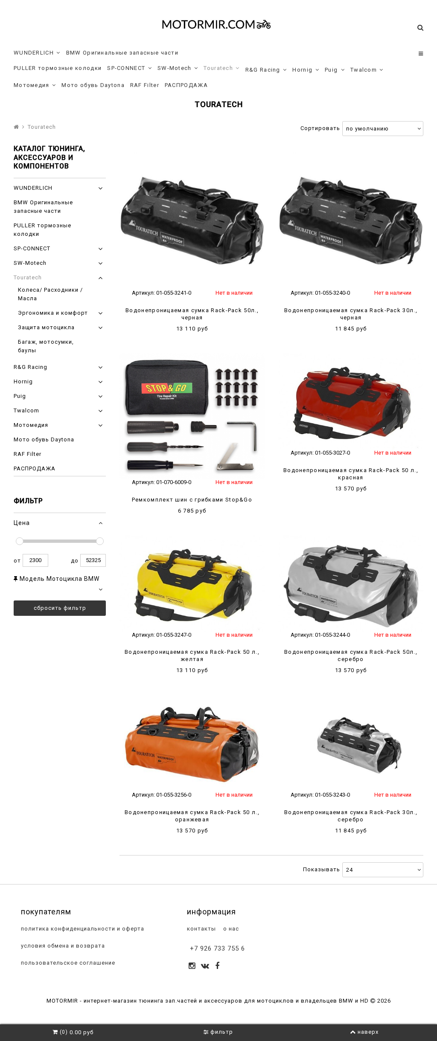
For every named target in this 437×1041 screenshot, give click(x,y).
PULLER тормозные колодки (58, 68)
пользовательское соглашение (67, 963)
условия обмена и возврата (62, 945)
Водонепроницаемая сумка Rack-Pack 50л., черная (192, 314)
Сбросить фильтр (60, 608)
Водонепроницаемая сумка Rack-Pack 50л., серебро (350, 655)
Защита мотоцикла (46, 327)
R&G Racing (262, 70)
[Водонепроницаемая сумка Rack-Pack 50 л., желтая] (192, 583)
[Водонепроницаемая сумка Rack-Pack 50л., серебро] (350, 583)
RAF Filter (144, 85)
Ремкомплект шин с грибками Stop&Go (192, 499)
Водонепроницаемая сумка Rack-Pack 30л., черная (350, 314)
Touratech (218, 68)
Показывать (321, 869)
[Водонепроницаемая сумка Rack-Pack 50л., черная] (192, 217)
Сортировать (320, 128)
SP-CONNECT (126, 68)
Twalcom (363, 70)
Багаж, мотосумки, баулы (46, 346)
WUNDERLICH (34, 52)
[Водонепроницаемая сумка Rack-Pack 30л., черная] (350, 217)
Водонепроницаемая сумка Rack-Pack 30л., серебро (350, 816)
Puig (331, 70)
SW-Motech (174, 68)
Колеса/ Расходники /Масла (50, 294)
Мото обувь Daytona (92, 85)
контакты (200, 928)
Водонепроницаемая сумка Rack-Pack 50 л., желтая (192, 655)
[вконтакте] (205, 966)
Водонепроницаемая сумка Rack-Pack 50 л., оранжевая (192, 816)
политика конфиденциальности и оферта (81, 928)
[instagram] (192, 966)
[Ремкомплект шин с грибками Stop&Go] (192, 416)
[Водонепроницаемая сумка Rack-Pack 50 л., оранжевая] (192, 743)
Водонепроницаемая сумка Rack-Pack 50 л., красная (350, 474)
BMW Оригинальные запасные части (122, 52)
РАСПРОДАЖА (186, 85)
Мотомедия (32, 85)
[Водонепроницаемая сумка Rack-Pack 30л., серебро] (350, 743)
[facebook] (217, 966)
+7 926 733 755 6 (217, 948)
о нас (230, 928)
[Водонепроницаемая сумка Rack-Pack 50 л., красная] (350, 401)
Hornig (302, 70)
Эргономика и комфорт (53, 313)
